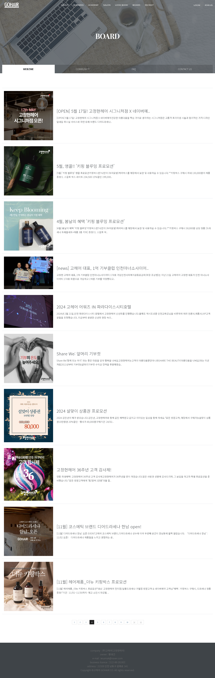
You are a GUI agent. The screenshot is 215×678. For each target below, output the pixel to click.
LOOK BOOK (121, 5)
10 (127, 622)
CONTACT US (185, 69)
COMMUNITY (83, 69)
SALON (106, 5)
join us (209, 5)
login (197, 5)
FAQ (134, 69)
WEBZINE (28, 69)
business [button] (78, 5)
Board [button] (136, 5)
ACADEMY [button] (93, 5)
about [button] (65, 5)
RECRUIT (149, 5)
